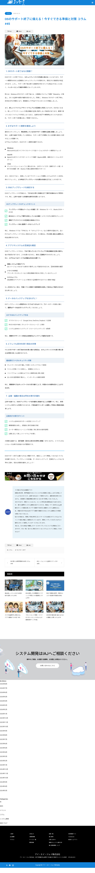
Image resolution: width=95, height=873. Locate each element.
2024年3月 (3, 790)
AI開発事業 (32, 836)
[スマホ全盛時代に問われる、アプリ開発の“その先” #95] (14, 607)
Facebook (9, 865)
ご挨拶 (11, 834)
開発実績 (31, 842)
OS (17, 550)
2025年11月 (4, 722)
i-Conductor (71, 836)
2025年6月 (3, 744)
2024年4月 (3, 786)
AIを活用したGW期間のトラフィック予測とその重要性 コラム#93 (34, 595)
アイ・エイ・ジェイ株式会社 (47, 854)
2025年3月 (3, 756)
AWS (1, 806)
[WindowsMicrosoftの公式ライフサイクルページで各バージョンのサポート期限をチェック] (33, 149)
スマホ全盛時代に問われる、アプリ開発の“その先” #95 (13, 616)
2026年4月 (3, 701)
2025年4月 (3, 752)
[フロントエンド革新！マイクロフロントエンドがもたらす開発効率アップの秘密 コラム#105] (34, 607)
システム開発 (4, 819)
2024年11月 (4, 773)
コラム (8, 13)
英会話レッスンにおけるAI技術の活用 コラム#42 (13, 594)
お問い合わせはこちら (47, 666)
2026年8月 (3, 684)
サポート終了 (22, 550)
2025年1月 (3, 765)
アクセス (12, 839)
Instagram (12, 865)
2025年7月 (3, 739)
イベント (3, 810)
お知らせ (31, 834)
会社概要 (12, 836)
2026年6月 (3, 692)
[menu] (92, 2)
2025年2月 (3, 761)
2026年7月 (3, 688)
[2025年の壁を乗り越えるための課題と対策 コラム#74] (55, 607)
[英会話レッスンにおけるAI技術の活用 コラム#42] (14, 585)
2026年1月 (3, 714)
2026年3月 (3, 705)
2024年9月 (3, 782)
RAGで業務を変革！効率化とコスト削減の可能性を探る (54, 594)
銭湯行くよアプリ (72, 839)
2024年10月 (4, 778)
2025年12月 (4, 718)
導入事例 (51, 836)
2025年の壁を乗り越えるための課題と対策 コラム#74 (55, 616)
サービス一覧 (32, 839)
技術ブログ (3, 823)
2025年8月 (3, 735)
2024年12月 (4, 769)
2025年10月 (4, 726)
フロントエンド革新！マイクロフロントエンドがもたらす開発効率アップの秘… (34, 617)
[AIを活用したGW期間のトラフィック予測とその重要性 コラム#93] (34, 585)
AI (0, 802)
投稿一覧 (51, 834)
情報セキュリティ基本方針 (55, 842)
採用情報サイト (72, 834)
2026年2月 (3, 709)
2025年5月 (3, 748)
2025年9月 (3, 731)
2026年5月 (3, 697)
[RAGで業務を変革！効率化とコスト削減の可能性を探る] (55, 585)
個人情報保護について (54, 845)
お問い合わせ (52, 839)
